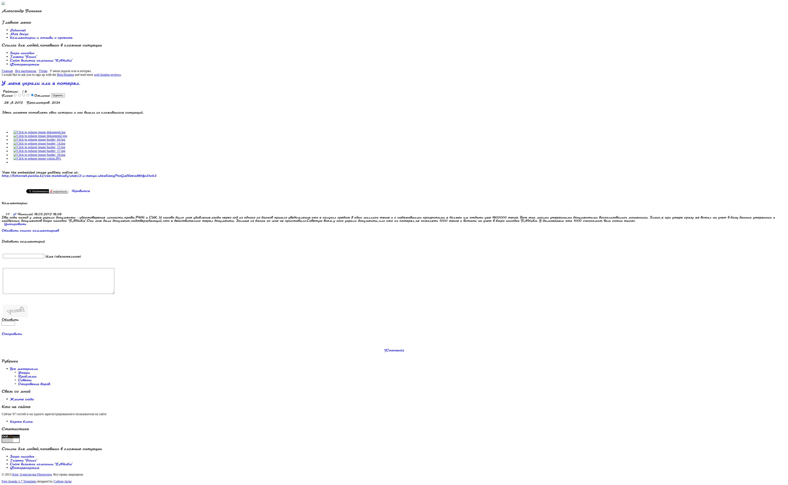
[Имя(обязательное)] (63, 256)
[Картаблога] (21, 421)
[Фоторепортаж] (24, 64)
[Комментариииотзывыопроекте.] (41, 37)
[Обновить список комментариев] (29, 202)
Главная (7, 71)
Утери (43, 71)
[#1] (14, 213)
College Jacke (63, 481)
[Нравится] (81, 190)
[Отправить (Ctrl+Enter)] (12, 333)
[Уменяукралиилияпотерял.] (41, 82)
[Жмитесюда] (22, 399)
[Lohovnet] (18, 29)
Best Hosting (65, 74)
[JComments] (394, 350)
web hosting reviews (107, 74)
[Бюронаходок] (22, 52)
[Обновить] (10, 319)
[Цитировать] (15, 223)
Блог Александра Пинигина (32, 474)
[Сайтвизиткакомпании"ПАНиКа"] (41, 60)
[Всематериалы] (24, 368)
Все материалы (25, 71)
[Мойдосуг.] (19, 33)
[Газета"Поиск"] (23, 56)
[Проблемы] (27, 376)
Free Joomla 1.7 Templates (19, 481)
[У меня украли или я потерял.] (79, 175)
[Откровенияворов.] (34, 383)
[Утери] (24, 372)
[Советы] (25, 379)
